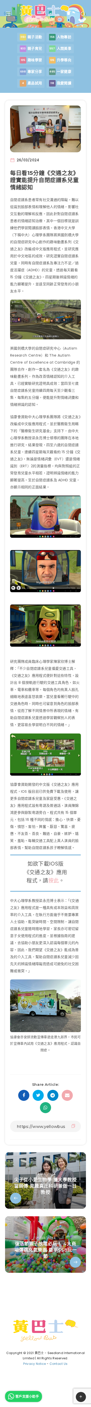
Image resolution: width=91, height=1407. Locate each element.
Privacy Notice (34, 1364)
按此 (53, 880)
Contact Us (59, 1364)
